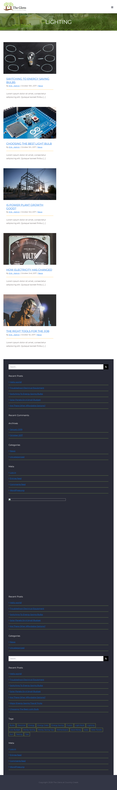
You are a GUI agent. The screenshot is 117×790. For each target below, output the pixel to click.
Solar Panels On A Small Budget (25, 400)
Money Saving (29, 730)
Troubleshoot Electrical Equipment (27, 388)
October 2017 (16, 435)
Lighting (90, 725)
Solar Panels (96, 730)
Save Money (76, 730)
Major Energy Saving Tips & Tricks (26, 703)
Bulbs (12, 725)
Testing (19, 734)
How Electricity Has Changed (30, 247)
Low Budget (15, 730)
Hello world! (16, 382)
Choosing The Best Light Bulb (30, 121)
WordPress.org (17, 490)
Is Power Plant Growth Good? (30, 182)
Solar (86, 730)
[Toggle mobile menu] (112, 7)
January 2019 (16, 429)
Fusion (69, 725)
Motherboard (62, 730)
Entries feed (15, 478)
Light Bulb (79, 725)
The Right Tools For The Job (30, 308)
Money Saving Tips (46, 730)
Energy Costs (42, 725)
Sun (11, 734)
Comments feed (18, 484)
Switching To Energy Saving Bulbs (30, 56)
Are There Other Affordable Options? (27, 406)
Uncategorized (17, 457)
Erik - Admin (14, 86)
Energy (31, 725)
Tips (27, 734)
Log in (13, 472)
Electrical (21, 725)
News (40, 86)
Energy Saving (57, 725)
